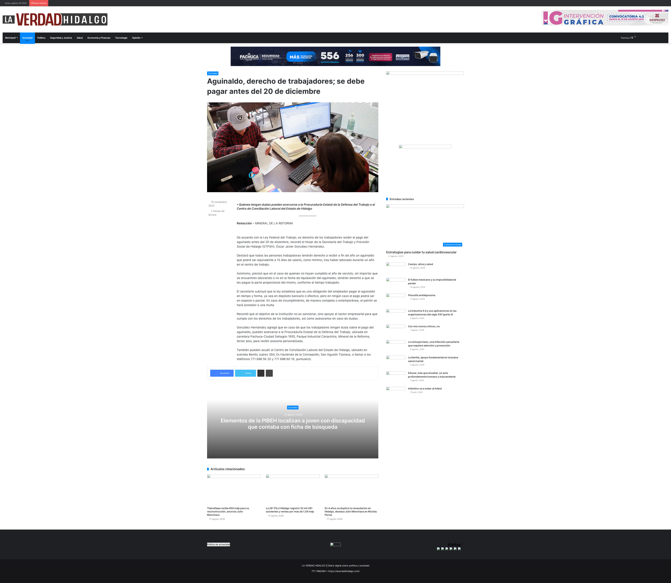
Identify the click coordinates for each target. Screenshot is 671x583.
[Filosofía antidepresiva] (395, 300)
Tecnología (121, 37)
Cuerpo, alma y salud (420, 264)
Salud (80, 37)
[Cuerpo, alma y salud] (395, 269)
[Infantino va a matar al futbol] (395, 393)
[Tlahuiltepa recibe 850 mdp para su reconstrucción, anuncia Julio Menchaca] (234, 490)
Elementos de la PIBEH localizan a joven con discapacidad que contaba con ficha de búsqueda (293, 423)
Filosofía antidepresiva (421, 295)
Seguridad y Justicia (61, 37)
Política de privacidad (218, 544)
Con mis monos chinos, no (424, 326)
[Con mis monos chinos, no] (395, 331)
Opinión (136, 37)
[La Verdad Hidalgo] (55, 19)
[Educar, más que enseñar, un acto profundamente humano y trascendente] (395, 377)
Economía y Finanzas (99, 37)
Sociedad (27, 37)
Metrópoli (10, 37)
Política (41, 37)
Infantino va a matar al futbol (425, 388)
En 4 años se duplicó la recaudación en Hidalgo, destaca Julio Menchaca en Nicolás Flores (351, 511)
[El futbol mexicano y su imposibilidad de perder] (395, 284)
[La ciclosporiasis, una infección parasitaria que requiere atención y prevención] (395, 346)
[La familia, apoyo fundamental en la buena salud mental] (395, 362)
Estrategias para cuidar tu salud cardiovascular (421, 252)
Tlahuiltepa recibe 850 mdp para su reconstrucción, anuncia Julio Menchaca (228, 511)
